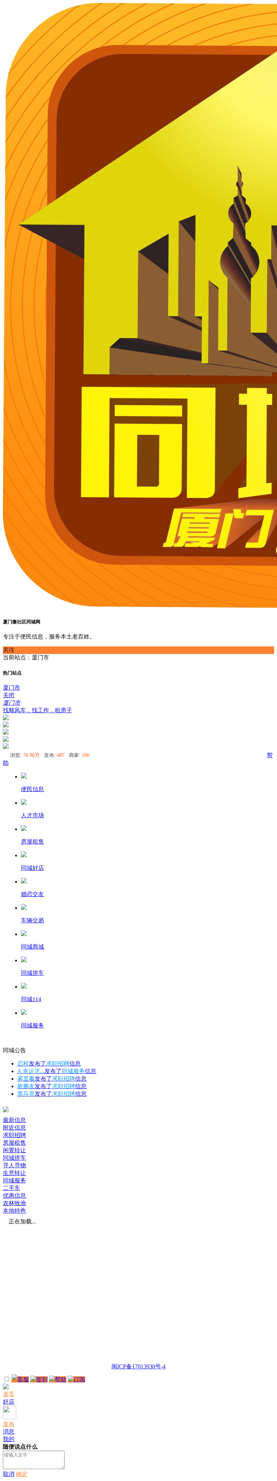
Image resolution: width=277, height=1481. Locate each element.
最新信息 (14, 1120)
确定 (21, 1474)
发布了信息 (49, 1063)
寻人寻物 (14, 1165)
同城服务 (14, 1180)
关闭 (8, 695)
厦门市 (11, 688)
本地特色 (14, 1211)
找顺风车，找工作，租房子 (37, 710)
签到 (42, 1379)
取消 (8, 1474)
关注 (8, 650)
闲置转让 (14, 1150)
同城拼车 (14, 1158)
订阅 (79, 1379)
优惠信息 (14, 1195)
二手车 (11, 1188)
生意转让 (14, 1173)
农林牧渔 (14, 1203)
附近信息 (14, 1128)
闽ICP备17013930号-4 (138, 1366)
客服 (23, 1379)
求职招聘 (14, 1135)
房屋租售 (14, 1143)
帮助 (60, 1379)
